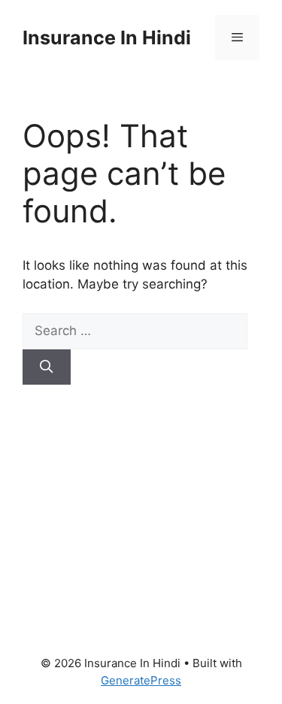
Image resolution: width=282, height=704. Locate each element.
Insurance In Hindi (107, 37)
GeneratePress (141, 680)
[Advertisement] (141, 501)
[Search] (47, 367)
